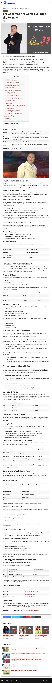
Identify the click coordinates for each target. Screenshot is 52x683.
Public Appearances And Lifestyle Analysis (15, 105)
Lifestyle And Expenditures (10, 102)
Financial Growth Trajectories (12, 110)
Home (5, 8)
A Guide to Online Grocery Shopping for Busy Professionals (24, 664)
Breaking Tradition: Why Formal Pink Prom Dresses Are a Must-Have (26, 659)
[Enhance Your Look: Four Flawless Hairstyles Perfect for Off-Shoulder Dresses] (6, 649)
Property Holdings (10, 92)
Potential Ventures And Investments (13, 113)
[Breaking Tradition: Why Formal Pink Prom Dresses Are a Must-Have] (6, 661)
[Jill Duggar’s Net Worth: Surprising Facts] (26, 630)
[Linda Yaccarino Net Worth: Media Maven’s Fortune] (42, 630)
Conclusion (7, 118)
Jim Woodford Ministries (30, 596)
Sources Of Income (10, 87)
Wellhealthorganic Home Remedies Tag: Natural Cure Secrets (24, 670)
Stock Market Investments (11, 93)
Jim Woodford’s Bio (8, 79)
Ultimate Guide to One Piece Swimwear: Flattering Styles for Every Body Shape (28, 653)
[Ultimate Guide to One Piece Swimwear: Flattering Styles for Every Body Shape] (6, 655)
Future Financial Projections (10, 111)
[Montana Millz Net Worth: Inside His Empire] (10, 630)
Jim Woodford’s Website (30, 594)
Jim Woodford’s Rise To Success (11, 80)
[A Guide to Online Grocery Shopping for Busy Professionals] (6, 666)
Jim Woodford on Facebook (31, 591)
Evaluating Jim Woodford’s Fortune (12, 85)
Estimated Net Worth (10, 88)
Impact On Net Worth (10, 100)
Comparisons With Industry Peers (12, 107)
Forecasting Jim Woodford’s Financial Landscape (16, 115)
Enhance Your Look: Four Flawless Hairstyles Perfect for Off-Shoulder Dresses (28, 648)
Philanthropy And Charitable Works (12, 97)
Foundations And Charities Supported (14, 98)
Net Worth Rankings (10, 108)
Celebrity (9, 8)
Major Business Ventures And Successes (14, 84)
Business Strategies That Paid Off (11, 95)
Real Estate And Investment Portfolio (12, 90)
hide (18, 76)
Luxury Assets (8, 103)
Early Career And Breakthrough (12, 82)
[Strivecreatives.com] (10, 2)
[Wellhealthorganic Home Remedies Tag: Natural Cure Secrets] (6, 672)
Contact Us (48, 680)
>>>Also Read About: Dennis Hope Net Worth (14, 120)
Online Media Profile (9, 116)
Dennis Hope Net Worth (29, 610)
